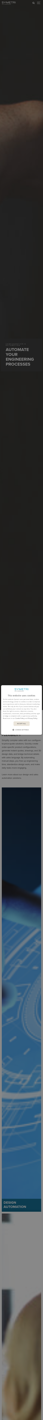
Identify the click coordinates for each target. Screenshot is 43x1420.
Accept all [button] (21, 724)
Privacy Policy (32, 718)
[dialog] (21, 710)
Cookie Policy (19, 718)
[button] (21, 730)
